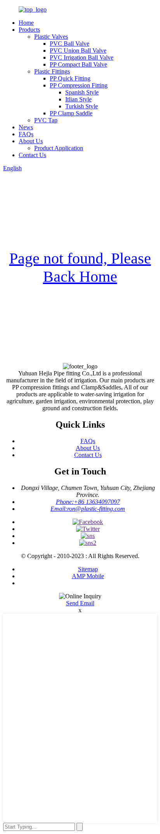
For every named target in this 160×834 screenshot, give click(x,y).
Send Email (80, 603)
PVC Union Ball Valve (78, 50)
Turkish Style (81, 106)
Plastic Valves (51, 36)
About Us (31, 141)
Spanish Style (82, 92)
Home (26, 22)
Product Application (58, 148)
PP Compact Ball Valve (78, 64)
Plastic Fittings (52, 71)
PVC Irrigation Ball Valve (81, 57)
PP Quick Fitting (70, 78)
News (26, 127)
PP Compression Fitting (79, 85)
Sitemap (88, 569)
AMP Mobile (88, 576)
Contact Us (32, 155)
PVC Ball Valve (69, 43)
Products (29, 29)
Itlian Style (78, 99)
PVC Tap (45, 120)
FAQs (26, 134)
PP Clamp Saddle (71, 113)
